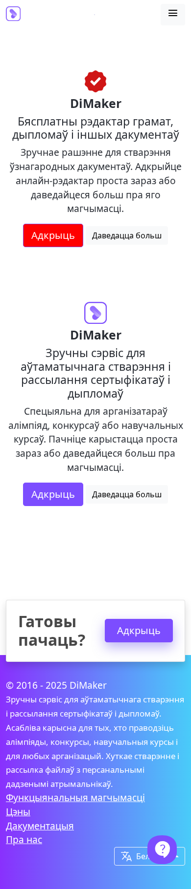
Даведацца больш (127, 235)
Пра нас (24, 839)
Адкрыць (53, 235)
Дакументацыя (40, 825)
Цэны (18, 811)
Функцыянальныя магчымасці (75, 797)
